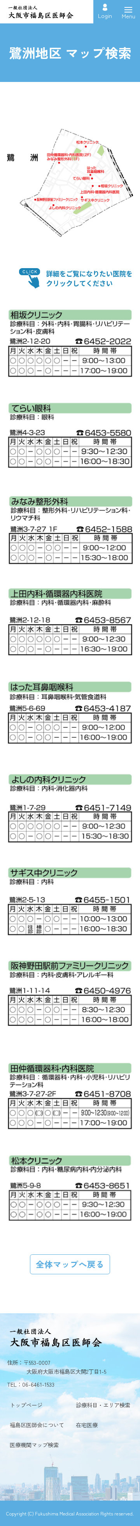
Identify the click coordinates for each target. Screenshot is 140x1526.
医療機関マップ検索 (34, 1445)
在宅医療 (87, 1425)
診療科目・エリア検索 (103, 1405)
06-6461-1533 (38, 1384)
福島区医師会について (37, 1425)
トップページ (26, 1405)
